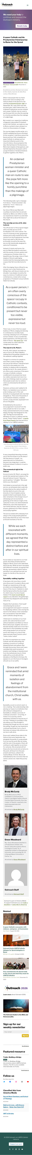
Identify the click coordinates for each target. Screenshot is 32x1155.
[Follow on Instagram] (16, 1149)
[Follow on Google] (19, 1149)
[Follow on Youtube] (22, 1149)
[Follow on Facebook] (13, 1149)
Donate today (22, 26)
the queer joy (18, 340)
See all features (25, 1046)
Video (5, 1059)
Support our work (16, 1144)
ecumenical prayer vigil (16, 103)
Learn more (7, 994)
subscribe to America (19, 904)
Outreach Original (9, 82)
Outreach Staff (14, 84)
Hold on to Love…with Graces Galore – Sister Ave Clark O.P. (13, 1106)
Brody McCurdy (19, 82)
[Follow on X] (10, 1149)
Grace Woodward (19, 859)
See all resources (25, 1070)
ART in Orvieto (8, 1113)
